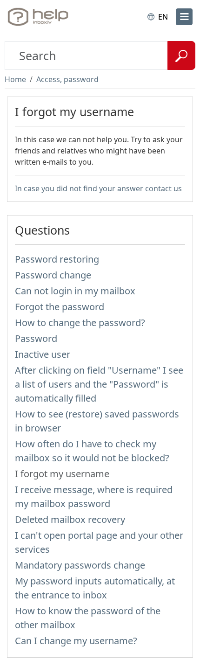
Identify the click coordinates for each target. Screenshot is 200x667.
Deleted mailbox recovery (70, 519)
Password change (53, 275)
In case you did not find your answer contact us (98, 188)
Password (36, 338)
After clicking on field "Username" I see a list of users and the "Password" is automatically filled (99, 384)
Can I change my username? (76, 640)
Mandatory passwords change (80, 565)
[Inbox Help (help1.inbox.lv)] (45, 16)
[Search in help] (181, 55)
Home (15, 79)
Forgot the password (59, 306)
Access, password (67, 79)
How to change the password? (80, 322)
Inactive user (42, 354)
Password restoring (57, 259)
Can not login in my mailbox (75, 291)
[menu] (184, 16)
